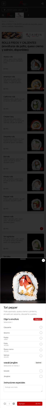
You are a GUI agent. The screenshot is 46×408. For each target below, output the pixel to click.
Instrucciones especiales (14, 382)
